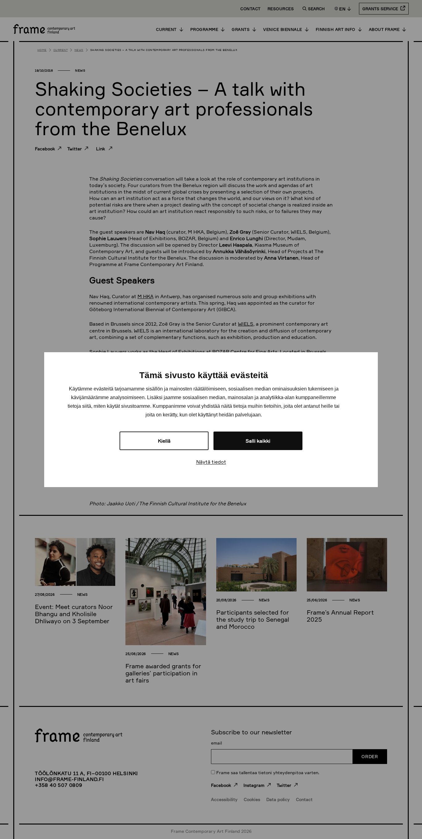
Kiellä (164, 441)
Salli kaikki (258, 441)
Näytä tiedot (211, 462)
